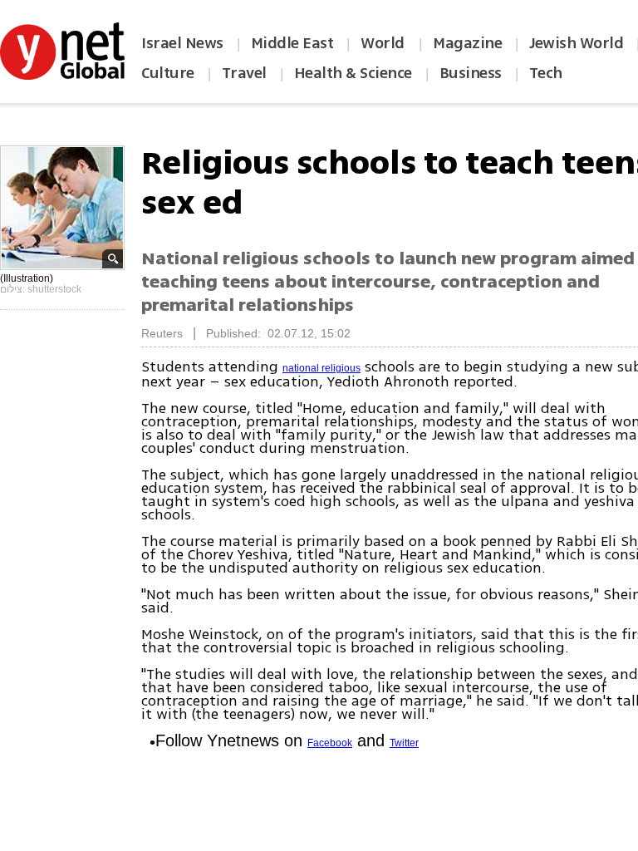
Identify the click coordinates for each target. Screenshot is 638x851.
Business (470, 73)
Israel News (182, 43)
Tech (545, 73)
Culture (167, 73)
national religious (321, 368)
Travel (244, 73)
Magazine (467, 43)
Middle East (292, 43)
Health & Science (353, 73)
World (384, 43)
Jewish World (576, 43)
